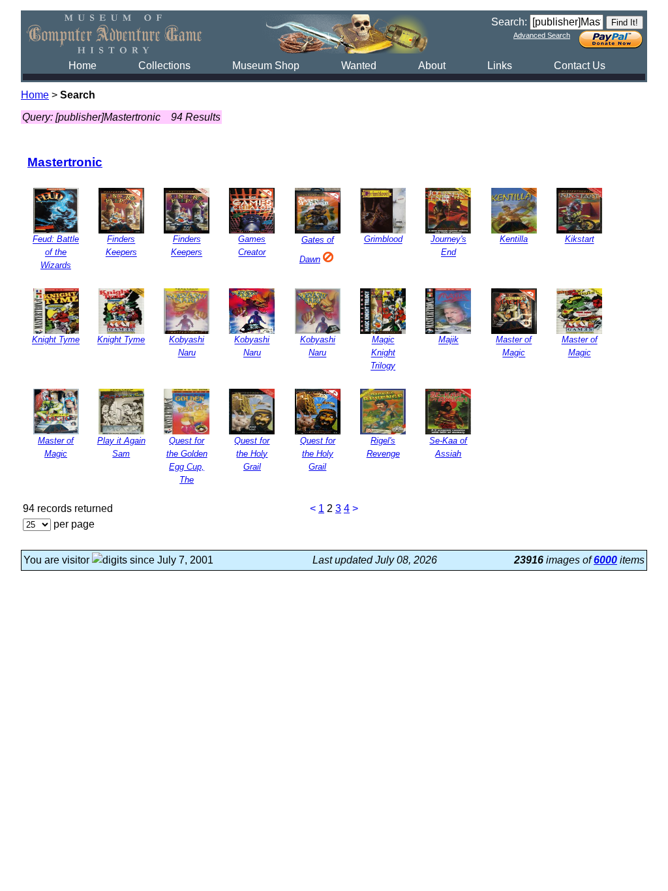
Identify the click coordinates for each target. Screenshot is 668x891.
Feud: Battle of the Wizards (56, 253)
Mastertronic (64, 162)
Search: (509, 21)
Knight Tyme (56, 340)
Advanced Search (541, 35)
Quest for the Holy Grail (251, 454)
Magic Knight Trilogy (383, 353)
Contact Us (579, 65)
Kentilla (514, 240)
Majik (448, 340)
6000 (605, 560)
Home (82, 65)
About (432, 65)
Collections (164, 65)
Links (499, 65)
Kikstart (579, 240)
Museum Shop (265, 65)
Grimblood (383, 240)
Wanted (358, 65)
